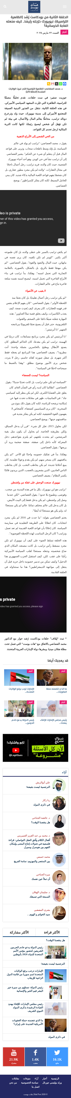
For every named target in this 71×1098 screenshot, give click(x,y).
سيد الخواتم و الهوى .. (38, 914)
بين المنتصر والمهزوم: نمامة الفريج (32, 861)
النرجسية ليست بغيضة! (38, 787)
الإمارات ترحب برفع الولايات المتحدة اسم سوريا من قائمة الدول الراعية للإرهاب (25, 974)
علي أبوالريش (43, 782)
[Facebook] (64, 83)
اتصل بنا (35, 1087)
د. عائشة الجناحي (41, 818)
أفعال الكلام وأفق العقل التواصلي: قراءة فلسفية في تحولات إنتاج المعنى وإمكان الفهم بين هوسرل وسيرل (29, 844)
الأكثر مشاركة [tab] (19, 932)
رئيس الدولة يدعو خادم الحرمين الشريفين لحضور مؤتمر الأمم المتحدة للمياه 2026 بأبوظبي (26, 951)
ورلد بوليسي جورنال (52, 1082)
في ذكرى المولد (41, 804)
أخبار (64, 32)
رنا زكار (46, 800)
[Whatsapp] (60, 83)
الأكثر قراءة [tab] (52, 932)
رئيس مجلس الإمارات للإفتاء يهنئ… (53, 721)
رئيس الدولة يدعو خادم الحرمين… (23, 721)
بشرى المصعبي (42, 910)
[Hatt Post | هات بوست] (34, 6)
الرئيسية (55, 1078)
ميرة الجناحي (43, 874)
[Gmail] (52, 83)
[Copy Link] (48, 83)
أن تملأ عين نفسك (41, 879)
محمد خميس (43, 856)
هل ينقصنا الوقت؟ (40, 822)
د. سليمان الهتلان (41, 892)
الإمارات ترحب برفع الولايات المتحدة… (21, 690)
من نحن (13, 1082)
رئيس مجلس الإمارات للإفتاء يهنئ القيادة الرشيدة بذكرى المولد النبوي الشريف (25, 1007)
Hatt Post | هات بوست (32, 1094)
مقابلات (15, 1078)
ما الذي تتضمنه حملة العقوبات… (56, 690)
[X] (56, 83)
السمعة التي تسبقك (40, 896)
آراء (64, 772)
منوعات (27, 1078)
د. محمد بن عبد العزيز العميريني (33, 835)
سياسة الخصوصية (29, 1082)
